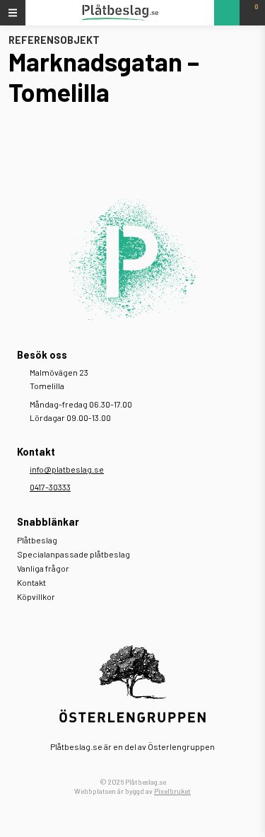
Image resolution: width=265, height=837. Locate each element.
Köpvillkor (36, 596)
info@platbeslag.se (67, 469)
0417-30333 (50, 487)
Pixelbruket (172, 791)
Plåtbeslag (37, 540)
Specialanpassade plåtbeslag (73, 554)
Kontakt (31, 582)
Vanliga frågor (43, 568)
